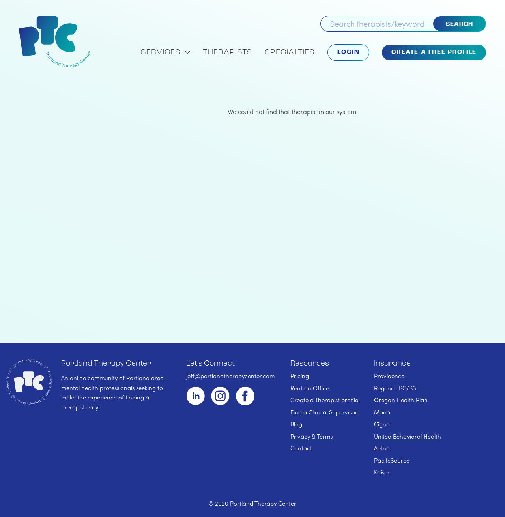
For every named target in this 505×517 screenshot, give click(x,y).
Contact (301, 448)
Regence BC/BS (395, 388)
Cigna (382, 424)
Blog (296, 424)
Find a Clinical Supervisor (323, 412)
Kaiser (382, 472)
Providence (389, 375)
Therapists (227, 52)
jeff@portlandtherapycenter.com (230, 375)
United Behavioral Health (407, 436)
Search (459, 24)
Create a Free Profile (434, 52)
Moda (382, 412)
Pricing (299, 375)
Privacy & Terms (311, 436)
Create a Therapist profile (324, 400)
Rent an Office (309, 388)
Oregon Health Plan (401, 400)
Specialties (290, 52)
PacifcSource (392, 460)
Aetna (382, 448)
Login (348, 52)
